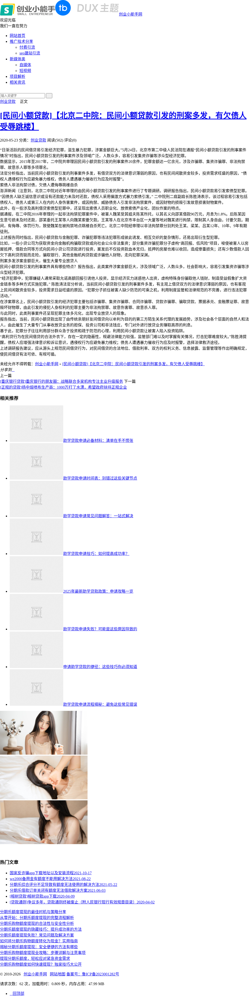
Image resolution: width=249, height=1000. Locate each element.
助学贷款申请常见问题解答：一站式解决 (98, 516)
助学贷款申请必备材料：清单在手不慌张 (98, 440)
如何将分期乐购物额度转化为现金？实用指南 (39, 941)
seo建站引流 (29, 53)
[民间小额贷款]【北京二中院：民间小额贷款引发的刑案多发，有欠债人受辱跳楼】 (133, 364)
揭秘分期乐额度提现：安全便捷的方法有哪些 (39, 947)
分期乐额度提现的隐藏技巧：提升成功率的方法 (41, 929)
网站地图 (57, 974)
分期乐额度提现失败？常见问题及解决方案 (37, 935)
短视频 (25, 71)
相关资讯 (17, 82)
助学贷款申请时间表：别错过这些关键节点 (100, 478)
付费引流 (27, 47)
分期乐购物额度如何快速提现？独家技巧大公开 (41, 964)
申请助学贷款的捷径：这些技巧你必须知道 (100, 667)
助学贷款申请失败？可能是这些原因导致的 (100, 629)
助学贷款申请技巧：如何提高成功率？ (96, 554)
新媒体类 (17, 59)
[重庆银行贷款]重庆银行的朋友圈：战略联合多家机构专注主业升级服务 (61, 381)
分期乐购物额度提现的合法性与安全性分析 (37, 923)
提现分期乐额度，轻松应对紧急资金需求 (35, 958)
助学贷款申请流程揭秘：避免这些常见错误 (100, 704)
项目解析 (17, 76)
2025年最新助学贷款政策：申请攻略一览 (98, 591)
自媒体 (25, 65)
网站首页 (17, 36)
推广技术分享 (21, 41)
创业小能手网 (130, 14)
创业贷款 (8, 101)
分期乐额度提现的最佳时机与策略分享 (33, 912)
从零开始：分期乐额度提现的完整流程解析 (37, 918)
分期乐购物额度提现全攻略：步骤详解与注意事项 (43, 953)
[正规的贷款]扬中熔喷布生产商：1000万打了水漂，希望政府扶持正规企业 (63, 387)
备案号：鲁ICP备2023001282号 (92, 974)
